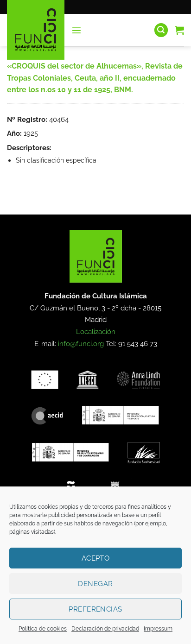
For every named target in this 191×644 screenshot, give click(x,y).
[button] (76, 30)
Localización (95, 332)
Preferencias (95, 609)
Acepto (96, 558)
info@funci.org (81, 344)
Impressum (158, 628)
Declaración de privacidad (105, 628)
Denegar (95, 584)
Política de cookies (43, 628)
